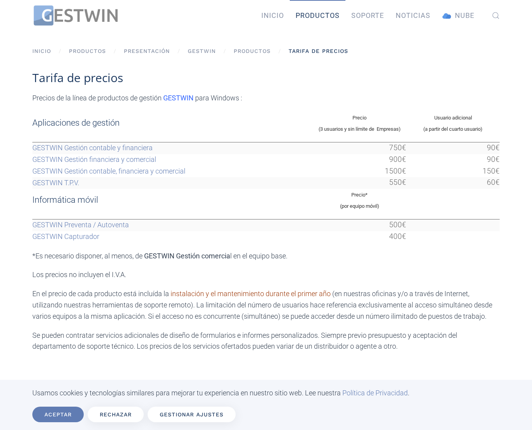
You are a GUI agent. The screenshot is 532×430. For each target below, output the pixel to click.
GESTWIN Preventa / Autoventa (80, 225)
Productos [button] (318, 15)
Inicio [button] (272, 15)
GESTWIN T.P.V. (55, 183)
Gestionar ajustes (192, 414)
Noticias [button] (413, 15)
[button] (496, 15)
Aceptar (58, 414)
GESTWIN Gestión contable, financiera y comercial (108, 171)
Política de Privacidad (375, 393)
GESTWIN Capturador (65, 236)
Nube (464, 15)
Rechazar (116, 414)
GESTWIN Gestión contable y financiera (92, 148)
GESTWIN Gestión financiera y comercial (94, 159)
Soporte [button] (367, 15)
